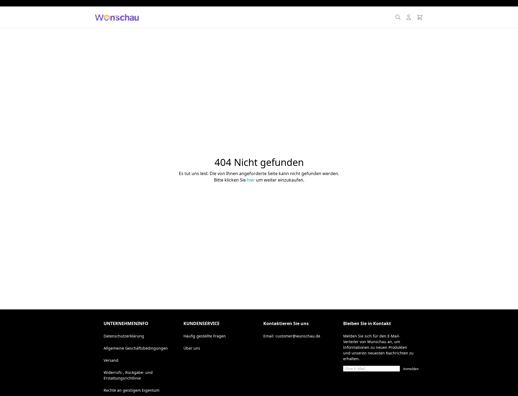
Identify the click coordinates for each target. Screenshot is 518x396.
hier (251, 180)
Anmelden (410, 369)
